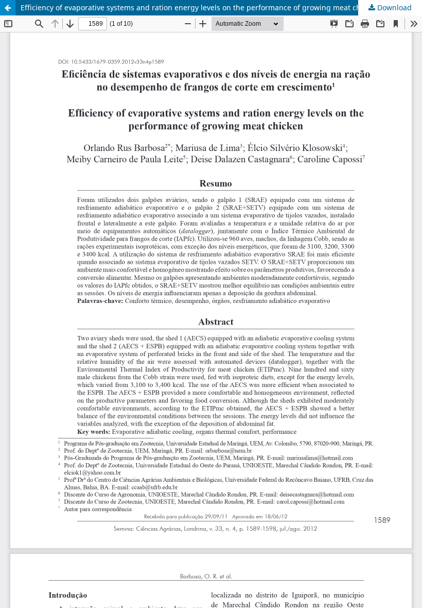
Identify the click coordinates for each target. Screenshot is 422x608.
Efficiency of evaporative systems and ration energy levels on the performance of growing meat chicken (200, 7)
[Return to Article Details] (7, 7)
